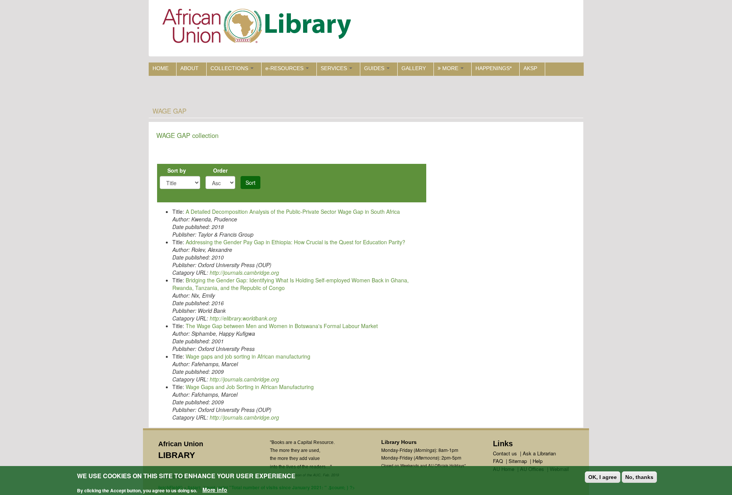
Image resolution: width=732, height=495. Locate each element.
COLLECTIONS (230, 68)
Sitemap (518, 461)
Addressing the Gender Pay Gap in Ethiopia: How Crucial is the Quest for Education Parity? (295, 242)
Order (220, 170)
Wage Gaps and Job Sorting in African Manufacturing (250, 387)
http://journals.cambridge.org (244, 272)
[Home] (258, 27)
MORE (450, 68)
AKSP (530, 68)
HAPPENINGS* (493, 68)
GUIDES (375, 68)
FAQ (498, 461)
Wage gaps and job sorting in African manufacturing (248, 356)
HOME (160, 68)
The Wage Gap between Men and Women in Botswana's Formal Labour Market (282, 326)
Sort (250, 182)
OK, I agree (602, 477)
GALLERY (413, 68)
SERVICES (334, 68)
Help (538, 461)
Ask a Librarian (539, 453)
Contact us (505, 453)
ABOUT (189, 68)
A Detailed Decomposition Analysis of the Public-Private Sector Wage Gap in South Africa (293, 211)
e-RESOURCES (285, 68)
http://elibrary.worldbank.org (243, 318)
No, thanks (639, 477)
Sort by (176, 170)
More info (214, 489)
